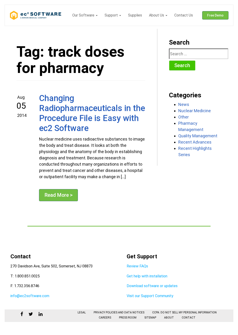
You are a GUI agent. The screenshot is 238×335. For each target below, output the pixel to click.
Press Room (127, 317)
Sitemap (150, 317)
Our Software (83, 15)
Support (112, 15)
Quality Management (197, 135)
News (183, 104)
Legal (82, 312)
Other (183, 117)
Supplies (135, 15)
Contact (188, 317)
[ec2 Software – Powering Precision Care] (35, 15)
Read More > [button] (58, 195)
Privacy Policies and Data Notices (119, 312)
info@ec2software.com (29, 296)
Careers (105, 317)
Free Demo (215, 15)
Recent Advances (195, 142)
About (169, 317)
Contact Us (183, 15)
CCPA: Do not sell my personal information (184, 312)
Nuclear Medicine (194, 110)
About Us (157, 15)
